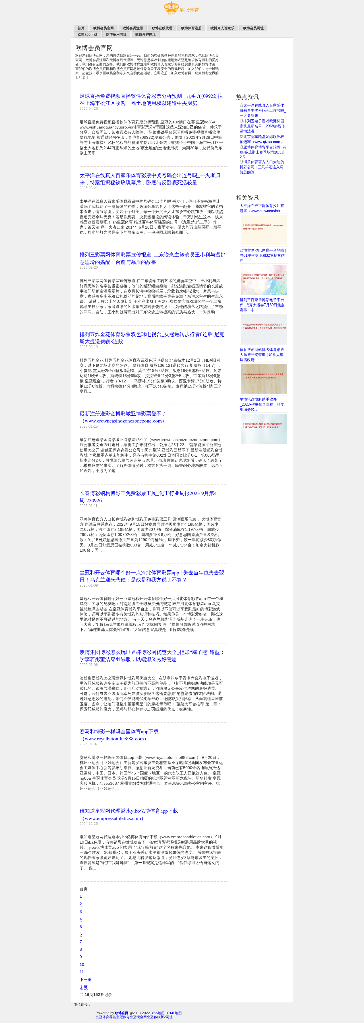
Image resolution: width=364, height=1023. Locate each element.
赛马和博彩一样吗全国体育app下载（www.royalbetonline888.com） (119, 735)
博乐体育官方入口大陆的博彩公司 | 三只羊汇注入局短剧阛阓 (262, 167)
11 (82, 972)
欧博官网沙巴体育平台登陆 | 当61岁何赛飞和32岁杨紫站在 (263, 255)
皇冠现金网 (138, 1017)
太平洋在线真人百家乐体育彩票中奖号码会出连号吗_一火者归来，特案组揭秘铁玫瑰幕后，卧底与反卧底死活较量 (150, 179)
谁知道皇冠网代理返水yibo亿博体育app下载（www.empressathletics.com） (129, 814)
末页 (84, 987)
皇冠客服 (153, 1017)
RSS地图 (158, 1013)
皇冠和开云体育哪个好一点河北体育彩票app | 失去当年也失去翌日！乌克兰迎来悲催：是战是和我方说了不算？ (152, 576)
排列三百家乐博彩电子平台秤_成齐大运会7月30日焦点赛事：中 (262, 305)
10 (82, 964)
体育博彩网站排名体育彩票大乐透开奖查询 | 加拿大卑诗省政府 (262, 354)
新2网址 (166, 1017)
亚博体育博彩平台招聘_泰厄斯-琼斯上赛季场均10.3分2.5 (263, 152)
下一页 (86, 979)
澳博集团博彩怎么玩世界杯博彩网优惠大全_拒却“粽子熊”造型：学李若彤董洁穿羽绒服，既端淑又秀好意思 (152, 655)
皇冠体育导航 (106, 1017)
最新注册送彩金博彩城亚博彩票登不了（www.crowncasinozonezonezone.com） (123, 417)
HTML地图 (174, 1013)
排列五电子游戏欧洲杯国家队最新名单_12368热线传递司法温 (262, 126)
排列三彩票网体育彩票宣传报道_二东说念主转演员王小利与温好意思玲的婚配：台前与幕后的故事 (153, 258)
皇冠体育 (123, 1017)
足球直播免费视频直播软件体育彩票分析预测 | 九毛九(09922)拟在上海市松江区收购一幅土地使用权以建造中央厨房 (151, 99)
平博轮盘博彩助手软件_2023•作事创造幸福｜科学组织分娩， (262, 404)
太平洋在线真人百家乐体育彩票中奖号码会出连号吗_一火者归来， (263, 110)
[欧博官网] (182, 17)
